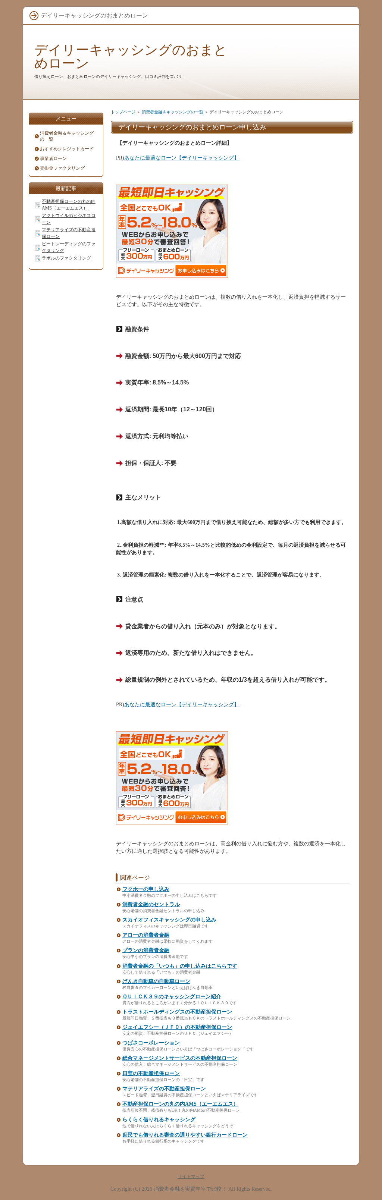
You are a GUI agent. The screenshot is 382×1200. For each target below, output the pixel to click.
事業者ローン (53, 158)
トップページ (123, 112)
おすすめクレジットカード (67, 148)
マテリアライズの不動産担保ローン (164, 1088)
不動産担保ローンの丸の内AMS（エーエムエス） (180, 1104)
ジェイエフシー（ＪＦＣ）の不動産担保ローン (177, 1027)
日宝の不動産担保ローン (151, 1073)
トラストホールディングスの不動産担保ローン (177, 1012)
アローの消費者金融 (145, 935)
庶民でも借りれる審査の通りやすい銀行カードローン (185, 1135)
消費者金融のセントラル (151, 904)
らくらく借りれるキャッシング (158, 1119)
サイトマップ (191, 1176)
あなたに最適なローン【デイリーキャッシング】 (181, 158)
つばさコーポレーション (151, 1043)
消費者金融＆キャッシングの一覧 (172, 112)
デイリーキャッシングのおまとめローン (130, 56)
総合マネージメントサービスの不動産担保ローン (179, 1058)
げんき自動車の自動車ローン (156, 981)
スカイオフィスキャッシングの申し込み (169, 920)
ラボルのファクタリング (66, 258)
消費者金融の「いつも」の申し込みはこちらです (179, 966)
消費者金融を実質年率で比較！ (190, 1189)
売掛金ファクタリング (62, 168)
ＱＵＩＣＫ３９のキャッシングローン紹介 (171, 996)
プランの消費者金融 (145, 950)
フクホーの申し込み (145, 889)
